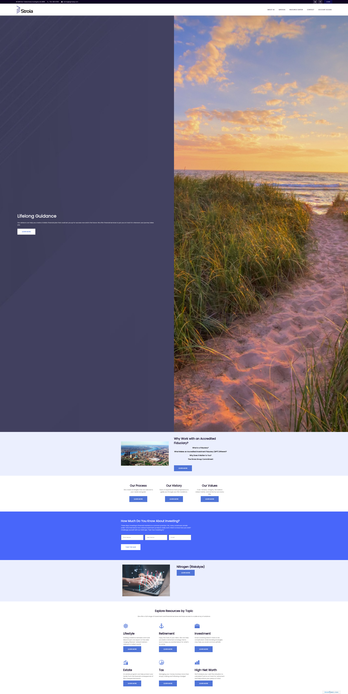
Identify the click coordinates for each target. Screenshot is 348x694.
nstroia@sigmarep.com (70, 2)
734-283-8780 (54, 2)
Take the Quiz (131, 547)
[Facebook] (320, 2)
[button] (271, 10)
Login (328, 2)
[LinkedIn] (315, 2)
